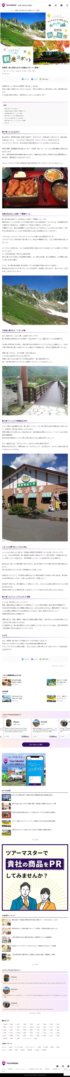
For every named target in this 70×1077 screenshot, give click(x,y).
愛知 (31, 1030)
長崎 (38, 1035)
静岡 (24, 1030)
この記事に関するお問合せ (57, 666)
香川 (4, 1035)
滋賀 (44, 1030)
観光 (52, 1047)
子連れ (45, 1047)
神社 (10, 1050)
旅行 (16, 1050)
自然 (58, 1047)
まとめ (7, 123)
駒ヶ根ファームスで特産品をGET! (14, 115)
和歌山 (19, 1032)
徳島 (58, 1032)
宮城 (25, 1024)
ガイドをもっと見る (35, 744)
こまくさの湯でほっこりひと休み (14, 118)
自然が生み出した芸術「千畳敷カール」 (16, 111)
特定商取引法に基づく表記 (35, 1069)
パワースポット (30, 1047)
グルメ (4, 1047)
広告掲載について (56, 1069)
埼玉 (11, 1027)
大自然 (24, 71)
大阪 (58, 1030)
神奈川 (32, 1027)
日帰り (22, 1050)
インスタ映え (10, 71)
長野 (12, 10)
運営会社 (47, 1069)
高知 (18, 1035)
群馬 (4, 1027)
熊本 (44, 1035)
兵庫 (4, 1032)
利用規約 (10, 1069)
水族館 (43, 1050)
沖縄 (11, 1038)
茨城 (51, 1024)
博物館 (29, 1050)
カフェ (4, 1050)
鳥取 (25, 1032)
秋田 (31, 1024)
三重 (38, 1030)
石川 (51, 1027)
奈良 (11, 1032)
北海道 (5, 1024)
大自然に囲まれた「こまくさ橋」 (14, 113)
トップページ (5, 10)
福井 (58, 1027)
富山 (45, 1027)
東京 (24, 1027)
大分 (51, 1035)
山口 (51, 1032)
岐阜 (18, 1030)
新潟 (38, 1027)
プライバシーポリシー (20, 1069)
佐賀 (31, 1035)
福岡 (24, 1035)
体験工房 (18, 71)
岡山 (38, 1032)
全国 (18, 1038)
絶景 (33, 71)
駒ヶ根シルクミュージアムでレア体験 (15, 120)
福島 (45, 1024)
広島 (45, 1032)
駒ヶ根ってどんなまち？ (11, 108)
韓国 (35, 1038)
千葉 (18, 1027)
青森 (11, 1024)
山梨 (4, 1030)
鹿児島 (5, 1038)
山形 (38, 1024)
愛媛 (11, 1035)
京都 (51, 1030)
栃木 (58, 1024)
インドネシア (27, 1038)
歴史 (39, 1047)
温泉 (29, 71)
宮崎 (58, 1035)
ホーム (3, 1069)
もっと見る (35, 839)
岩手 (18, 1024)
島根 (31, 1032)
